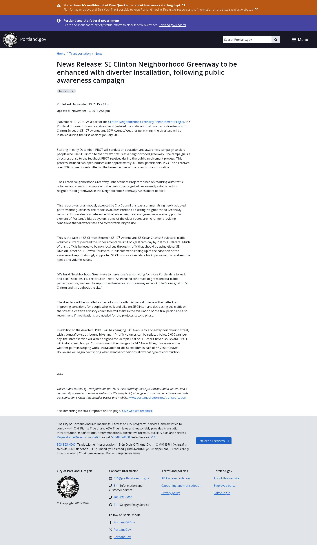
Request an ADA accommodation (79, 437)
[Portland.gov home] (24, 39)
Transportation (80, 54)
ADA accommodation (175, 478)
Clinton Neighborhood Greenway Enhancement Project (146, 122)
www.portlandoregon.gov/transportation (157, 398)
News (98, 54)
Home (61, 54)
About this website (226, 478)
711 (152, 437)
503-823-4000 (120, 437)
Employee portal (225, 486)
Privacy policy (170, 493)
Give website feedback (137, 411)
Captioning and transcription (181, 486)
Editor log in (222, 493)
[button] (300, 39)
